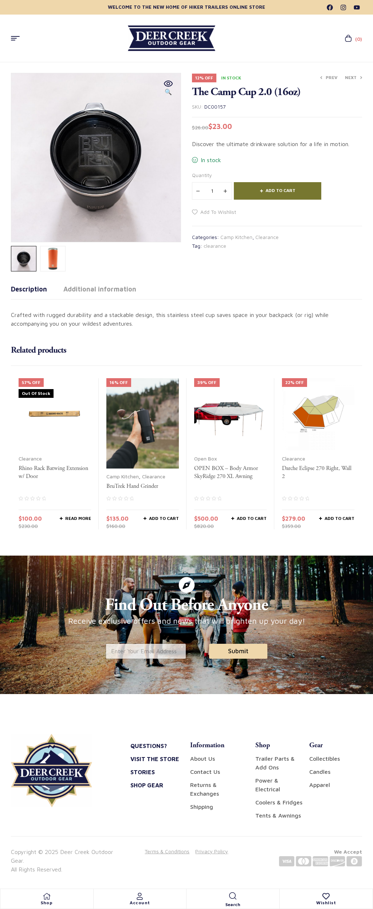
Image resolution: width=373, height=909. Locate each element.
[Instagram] (343, 7)
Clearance (267, 237)
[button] (168, 88)
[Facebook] (330, 7)
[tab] (29, 289)
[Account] (140, 896)
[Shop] (46, 896)
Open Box (205, 458)
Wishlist (326, 902)
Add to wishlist (218, 212)
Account (140, 902)
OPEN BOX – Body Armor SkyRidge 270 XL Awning (226, 472)
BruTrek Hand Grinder (132, 486)
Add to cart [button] (164, 518)
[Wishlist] (326, 896)
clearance (215, 246)
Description (29, 289)
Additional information (99, 289)
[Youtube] (357, 7)
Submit (238, 651)
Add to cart (280, 190)
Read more (78, 518)
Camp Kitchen (236, 237)
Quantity (202, 175)
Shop (46, 902)
